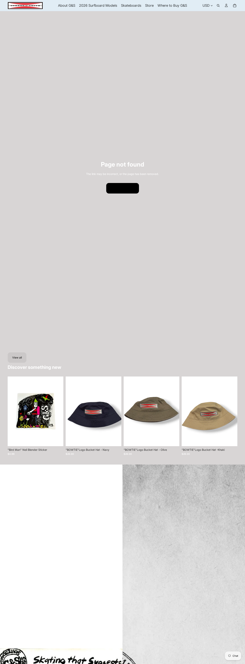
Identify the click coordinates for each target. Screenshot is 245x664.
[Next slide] (173, 411)
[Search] (218, 5)
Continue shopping (122, 188)
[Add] (57, 440)
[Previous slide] (129, 411)
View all (17, 357)
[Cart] (234, 5)
